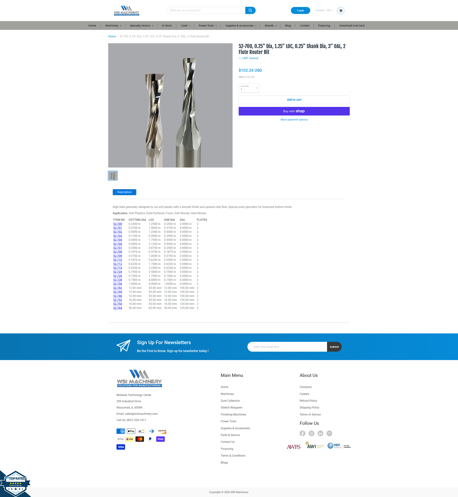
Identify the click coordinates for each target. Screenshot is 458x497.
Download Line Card (351, 25)
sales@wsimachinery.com (141, 413)
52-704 (117, 240)
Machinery (112, 25)
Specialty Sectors (140, 25)
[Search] (250, 10)
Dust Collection (230, 400)
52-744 (117, 292)
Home (92, 25)
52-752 (117, 300)
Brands (269, 25)
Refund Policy (308, 400)
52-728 (117, 280)
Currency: (320, 10)
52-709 (117, 256)
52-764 (117, 308)
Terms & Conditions (233, 455)
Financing (324, 25)
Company (306, 387)
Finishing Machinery (233, 414)
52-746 (117, 296)
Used (184, 25)
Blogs (224, 462)
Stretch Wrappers (231, 407)
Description (124, 192)
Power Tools (207, 25)
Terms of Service (310, 414)
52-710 (117, 260)
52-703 (117, 236)
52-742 (117, 288)
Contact (305, 25)
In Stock (167, 25)
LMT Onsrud (250, 58)
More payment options (294, 119)
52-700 (117, 224)
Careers (304, 394)
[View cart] (341, 11)
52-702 (117, 231)
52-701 (117, 228)
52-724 (117, 272)
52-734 (117, 284)
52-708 (117, 252)
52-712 (117, 264)
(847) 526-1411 (136, 420)
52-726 (117, 276)
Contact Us (228, 442)
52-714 (117, 268)
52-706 (117, 244)
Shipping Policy (309, 407)
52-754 (117, 304)
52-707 (117, 248)
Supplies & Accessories (239, 25)
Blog (288, 25)
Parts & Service (230, 435)
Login (300, 10)
